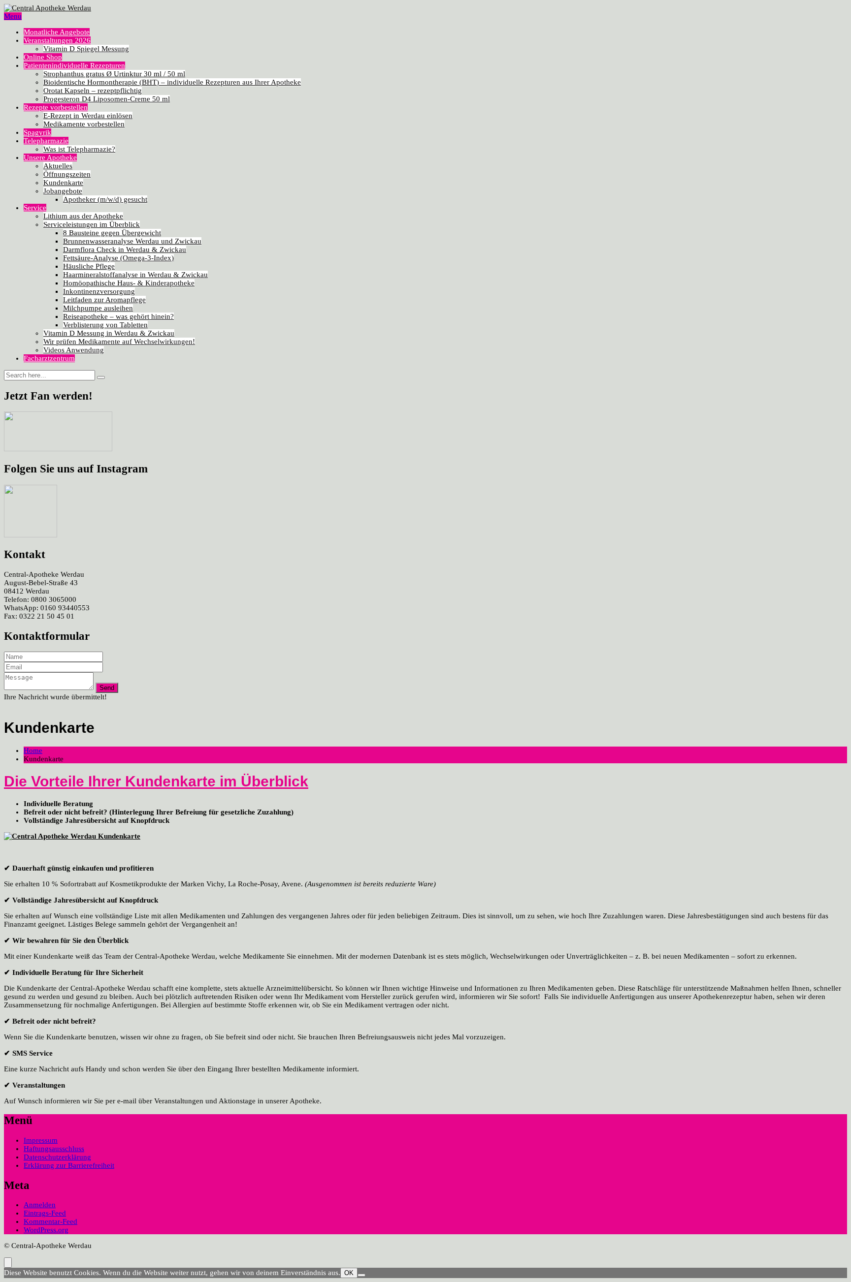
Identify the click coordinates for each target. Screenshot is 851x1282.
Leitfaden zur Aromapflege (104, 300)
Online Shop (43, 57)
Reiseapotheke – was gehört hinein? (118, 316)
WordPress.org (46, 1230)
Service (35, 208)
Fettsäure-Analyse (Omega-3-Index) (118, 258)
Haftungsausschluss (54, 1149)
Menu (13, 16)
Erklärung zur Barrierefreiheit (69, 1165)
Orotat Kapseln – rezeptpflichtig (92, 90)
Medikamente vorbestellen (84, 124)
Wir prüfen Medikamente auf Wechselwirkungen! (119, 341)
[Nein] (361, 1275)
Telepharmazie (46, 141)
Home (33, 750)
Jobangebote (62, 191)
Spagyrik (37, 132)
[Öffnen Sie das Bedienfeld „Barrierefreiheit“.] (8, 1262)
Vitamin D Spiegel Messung (86, 49)
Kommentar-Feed (50, 1221)
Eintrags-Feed (45, 1213)
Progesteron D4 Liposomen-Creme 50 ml (106, 99)
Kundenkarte (63, 183)
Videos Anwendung (73, 350)
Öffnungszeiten (67, 174)
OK (349, 1273)
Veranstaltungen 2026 (57, 40)
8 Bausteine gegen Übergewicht (112, 233)
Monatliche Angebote (57, 32)
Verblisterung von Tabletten (105, 325)
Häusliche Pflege (89, 266)
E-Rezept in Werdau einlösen (87, 116)
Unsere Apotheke (50, 157)
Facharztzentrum (49, 358)
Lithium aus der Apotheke (83, 216)
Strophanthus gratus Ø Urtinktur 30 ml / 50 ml (114, 74)
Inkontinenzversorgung (99, 291)
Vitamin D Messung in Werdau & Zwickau (108, 333)
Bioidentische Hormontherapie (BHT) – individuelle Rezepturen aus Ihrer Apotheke (172, 82)
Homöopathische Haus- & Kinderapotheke (129, 283)
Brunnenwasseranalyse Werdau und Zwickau (132, 241)
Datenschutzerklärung (57, 1157)
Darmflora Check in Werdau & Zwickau (124, 249)
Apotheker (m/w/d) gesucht (105, 199)
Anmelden (40, 1205)
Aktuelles (57, 166)
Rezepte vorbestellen (56, 107)
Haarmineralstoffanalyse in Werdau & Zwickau (135, 275)
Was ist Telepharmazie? (79, 149)
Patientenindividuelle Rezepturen (74, 65)
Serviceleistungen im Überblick (91, 224)
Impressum (41, 1140)
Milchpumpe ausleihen (98, 308)
